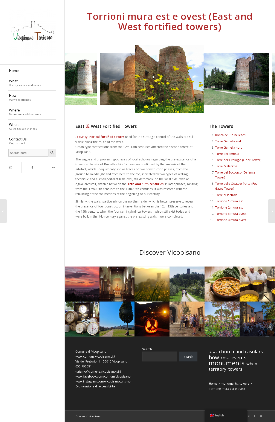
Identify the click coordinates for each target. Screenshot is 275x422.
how (214, 357)
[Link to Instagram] (10, 167)
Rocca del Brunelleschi (230, 135)
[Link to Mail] (53, 167)
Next (265, 78)
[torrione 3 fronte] (92, 100)
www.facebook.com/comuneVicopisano (103, 376)
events (239, 357)
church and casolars (241, 351)
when (251, 363)
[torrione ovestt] (197, 107)
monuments (226, 363)
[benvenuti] (3, 211)
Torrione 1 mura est (229, 201)
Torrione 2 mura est (229, 207)
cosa (225, 357)
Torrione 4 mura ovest (230, 220)
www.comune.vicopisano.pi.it (95, 356)
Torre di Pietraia (226, 195)
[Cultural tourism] (271, 211)
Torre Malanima (226, 166)
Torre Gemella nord (228, 147)
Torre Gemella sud (228, 141)
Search (147, 349)
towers (235, 369)
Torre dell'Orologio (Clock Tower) (238, 160)
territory (217, 369)
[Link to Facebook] (32, 167)
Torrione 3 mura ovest (230, 214)
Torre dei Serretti (227, 154)
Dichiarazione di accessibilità (95, 386)
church (213, 352)
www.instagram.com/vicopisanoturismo (103, 381)
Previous (74, 78)
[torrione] (264, 100)
